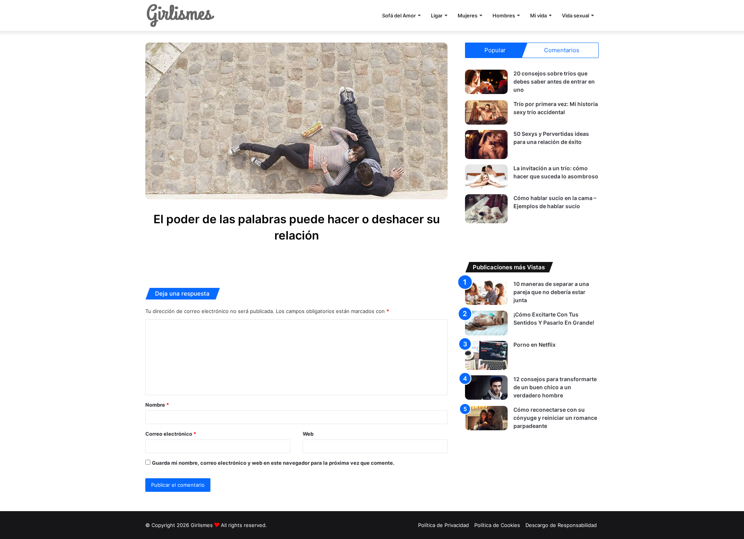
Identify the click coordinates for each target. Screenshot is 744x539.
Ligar (437, 15)
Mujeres (467, 15)
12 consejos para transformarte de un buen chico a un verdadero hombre (555, 387)
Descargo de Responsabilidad (561, 525)
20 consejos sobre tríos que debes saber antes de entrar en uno (554, 81)
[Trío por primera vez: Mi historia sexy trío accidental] (486, 112)
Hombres (504, 15)
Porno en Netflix (534, 344)
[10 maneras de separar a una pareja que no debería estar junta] (486, 292)
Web (308, 434)
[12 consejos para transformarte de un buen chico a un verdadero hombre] (486, 387)
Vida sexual (575, 15)
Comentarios (561, 50)
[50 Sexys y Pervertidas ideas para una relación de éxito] (486, 144)
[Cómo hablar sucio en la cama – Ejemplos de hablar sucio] (486, 208)
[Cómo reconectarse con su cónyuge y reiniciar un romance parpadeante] (486, 418)
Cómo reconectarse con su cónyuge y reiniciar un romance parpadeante (555, 417)
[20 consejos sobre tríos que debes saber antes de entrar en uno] (486, 82)
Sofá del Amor (399, 15)
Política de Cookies (497, 525)
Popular (495, 50)
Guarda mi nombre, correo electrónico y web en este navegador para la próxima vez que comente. (273, 463)
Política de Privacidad (443, 525)
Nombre (157, 405)
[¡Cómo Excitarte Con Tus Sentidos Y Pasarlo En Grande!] (486, 323)
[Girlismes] (180, 15)
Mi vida (538, 15)
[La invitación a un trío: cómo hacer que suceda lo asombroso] (486, 176)
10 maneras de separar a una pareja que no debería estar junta (551, 292)
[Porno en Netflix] (486, 355)
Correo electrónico (170, 434)
